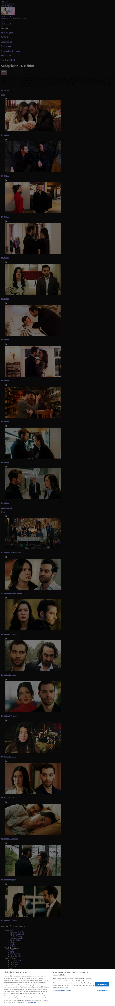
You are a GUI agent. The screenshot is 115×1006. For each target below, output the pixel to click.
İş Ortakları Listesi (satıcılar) (62, 990)
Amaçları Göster (102, 990)
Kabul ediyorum (102, 984)
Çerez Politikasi (31, 1002)
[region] (57, 987)
